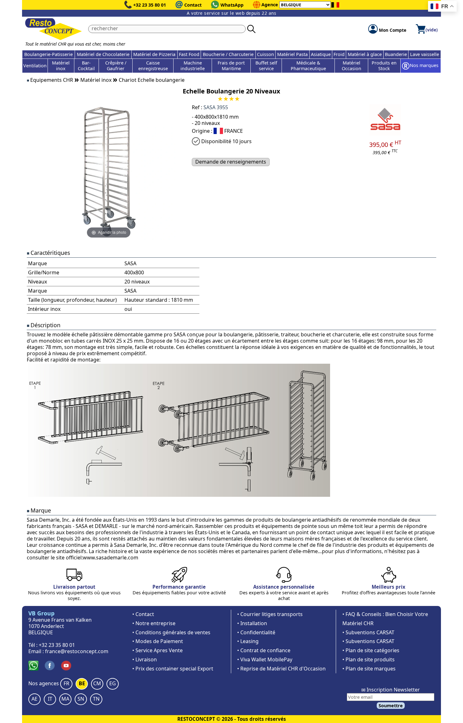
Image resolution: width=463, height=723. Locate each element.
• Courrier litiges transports (270, 614)
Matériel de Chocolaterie (103, 54)
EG (112, 683)
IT (50, 698)
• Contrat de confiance (263, 650)
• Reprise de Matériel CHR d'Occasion (281, 668)
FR (66, 683)
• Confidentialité (256, 632)
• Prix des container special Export (172, 668)
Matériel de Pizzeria (154, 54)
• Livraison (144, 659)
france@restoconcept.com (76, 651)
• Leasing (248, 641)
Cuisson (265, 54)
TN (96, 698)
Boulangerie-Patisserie (48, 54)
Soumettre (391, 706)
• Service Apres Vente (157, 650)
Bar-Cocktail (86, 65)
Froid (339, 54)
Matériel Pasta (292, 54)
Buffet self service (266, 65)
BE (82, 683)
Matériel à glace (365, 54)
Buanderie (396, 54)
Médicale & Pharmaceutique (308, 65)
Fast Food (189, 54)
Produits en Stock (384, 65)
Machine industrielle (192, 65)
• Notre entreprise (153, 623)
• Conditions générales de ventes (171, 632)
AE (34, 698)
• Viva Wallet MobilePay (264, 659)
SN (80, 698)
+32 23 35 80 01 (149, 5)
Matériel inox (61, 65)
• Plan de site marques (369, 668)
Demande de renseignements (230, 161)
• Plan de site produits (368, 659)
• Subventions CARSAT (368, 632)
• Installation (252, 623)
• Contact (143, 614)
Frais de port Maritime (231, 65)
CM (97, 683)
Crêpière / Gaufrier (115, 65)
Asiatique (321, 54)
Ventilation (35, 66)
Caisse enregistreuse (153, 65)
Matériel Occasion (351, 65)
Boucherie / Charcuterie (228, 54)
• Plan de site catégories (370, 650)
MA (65, 698)
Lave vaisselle (424, 54)
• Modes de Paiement (157, 641)
